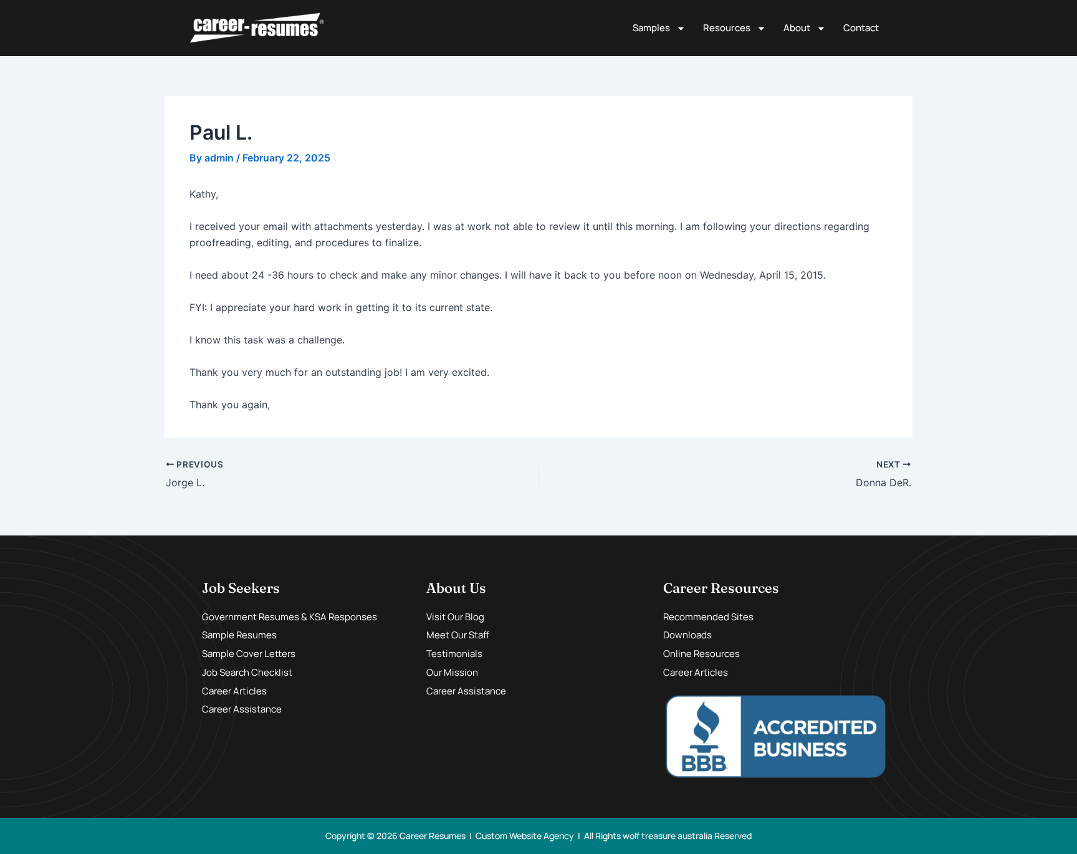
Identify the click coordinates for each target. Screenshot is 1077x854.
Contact (861, 27)
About (796, 27)
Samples (651, 27)
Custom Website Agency (525, 836)
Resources (726, 27)
